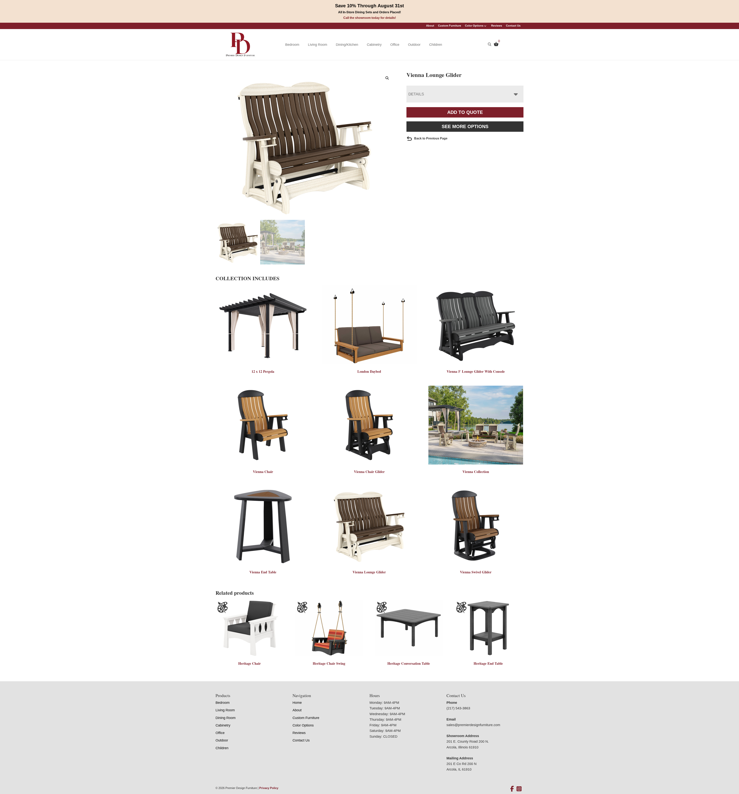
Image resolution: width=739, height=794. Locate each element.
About (430, 25)
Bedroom (292, 45)
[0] (495, 45)
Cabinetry (374, 45)
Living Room (317, 45)
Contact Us (513, 25)
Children (435, 45)
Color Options (474, 25)
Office (394, 45)
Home (297, 703)
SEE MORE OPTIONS (465, 126)
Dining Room (226, 718)
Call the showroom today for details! (369, 17)
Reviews (496, 25)
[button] (387, 78)
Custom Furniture (449, 25)
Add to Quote (465, 112)
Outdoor (414, 45)
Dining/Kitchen (347, 45)
